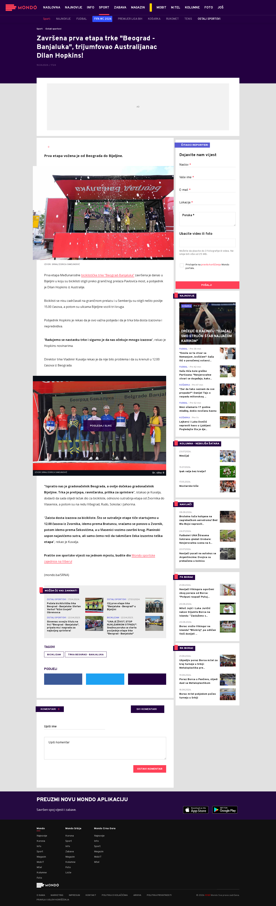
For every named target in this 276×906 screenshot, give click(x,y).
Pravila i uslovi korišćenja (53, 899)
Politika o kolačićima (115, 895)
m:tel (207, 895)
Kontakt (91, 895)
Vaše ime (186, 177)
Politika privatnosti (159, 895)
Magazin (41, 856)
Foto (39, 878)
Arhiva (137, 895)
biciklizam (54, 654)
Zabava (69, 851)
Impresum (74, 895)
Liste (68, 872)
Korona (41, 841)
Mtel (39, 867)
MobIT (40, 862)
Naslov (185, 164)
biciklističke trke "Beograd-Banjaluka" (107, 275)
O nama (41, 895)
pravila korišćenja (211, 264)
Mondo (41, 828)
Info (39, 846)
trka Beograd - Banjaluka (86, 654)
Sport (40, 28)
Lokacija (186, 202)
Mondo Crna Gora (104, 828)
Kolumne (42, 872)
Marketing (57, 895)
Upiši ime (50, 727)
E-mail (185, 190)
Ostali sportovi (53, 28)
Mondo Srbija (73, 828)
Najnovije (42, 835)
